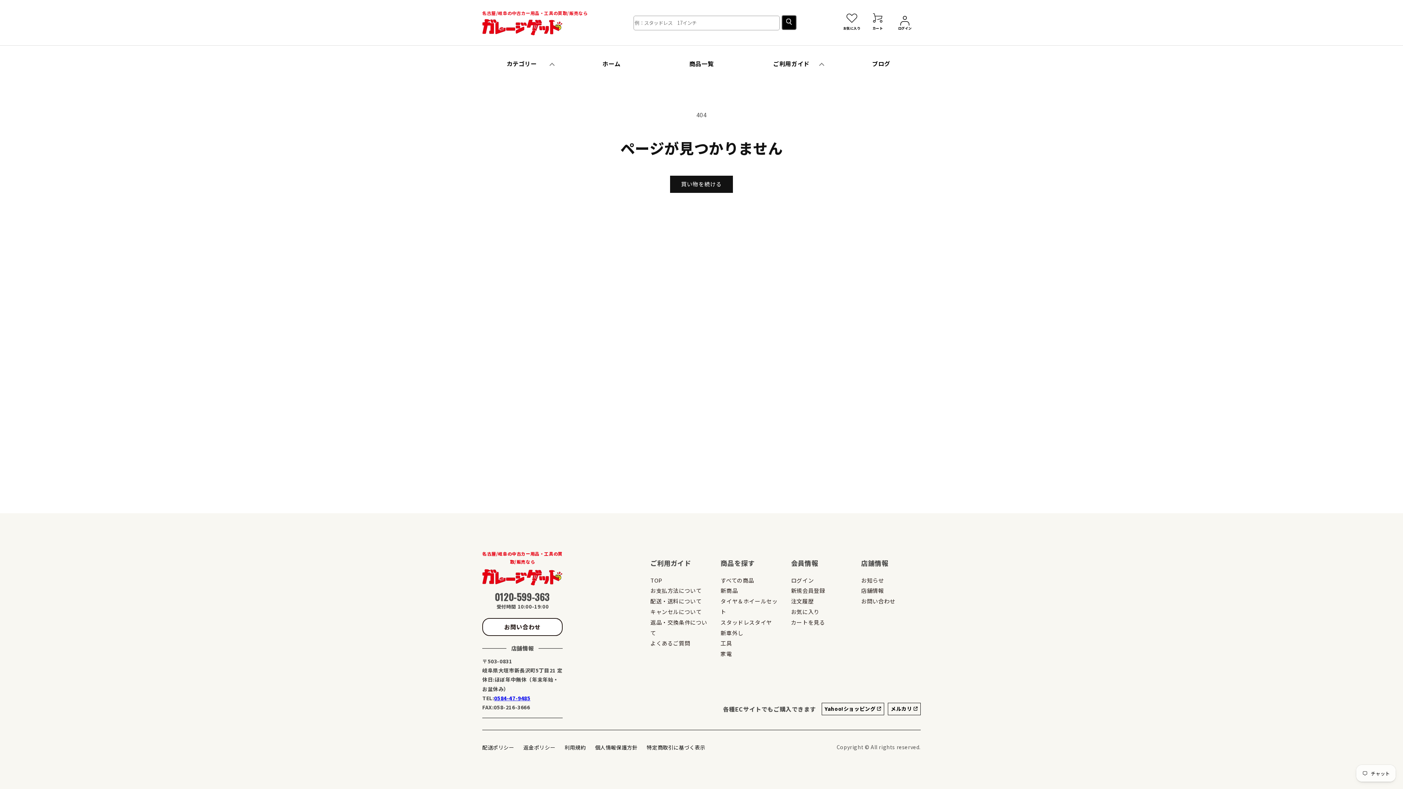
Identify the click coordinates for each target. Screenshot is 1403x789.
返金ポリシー (540, 747)
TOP (656, 580)
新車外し (731, 633)
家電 (726, 654)
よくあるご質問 (670, 643)
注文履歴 (802, 601)
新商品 (729, 590)
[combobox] (707, 23)
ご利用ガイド (791, 63)
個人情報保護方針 (616, 747)
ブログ (881, 63)
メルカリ (902, 708)
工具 (726, 643)
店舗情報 (872, 590)
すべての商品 (737, 580)
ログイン (802, 580)
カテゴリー (522, 63)
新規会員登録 (808, 590)
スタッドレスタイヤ (746, 622)
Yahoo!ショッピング (851, 708)
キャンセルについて (676, 611)
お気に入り (805, 611)
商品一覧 (701, 63)
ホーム (611, 63)
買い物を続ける (701, 184)
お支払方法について (676, 590)
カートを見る (808, 622)
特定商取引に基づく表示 (676, 747)
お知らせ (872, 580)
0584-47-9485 (512, 698)
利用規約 (575, 747)
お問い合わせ (522, 626)
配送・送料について (676, 601)
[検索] (789, 22)
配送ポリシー (498, 747)
